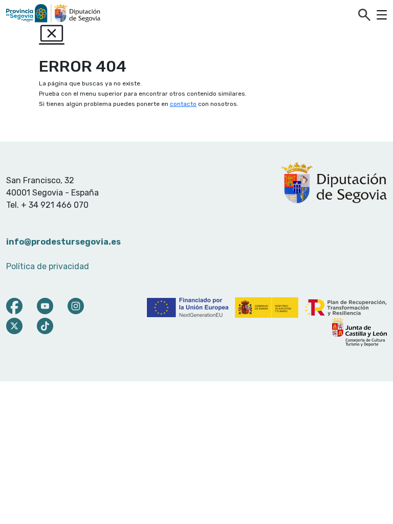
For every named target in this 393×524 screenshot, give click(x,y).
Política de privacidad (47, 266)
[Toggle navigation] (382, 14)
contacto (183, 103)
